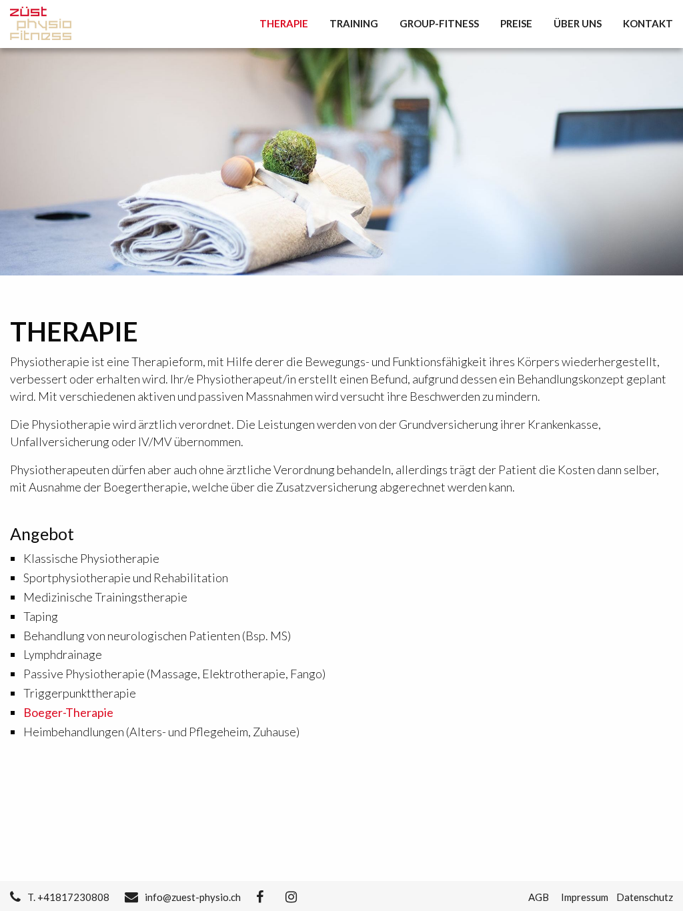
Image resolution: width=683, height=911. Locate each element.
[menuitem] (289, 23)
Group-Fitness (439, 23)
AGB (538, 897)
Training (353, 23)
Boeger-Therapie (68, 712)
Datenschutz (644, 897)
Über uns (578, 23)
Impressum (584, 897)
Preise (516, 23)
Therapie (283, 23)
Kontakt (648, 23)
